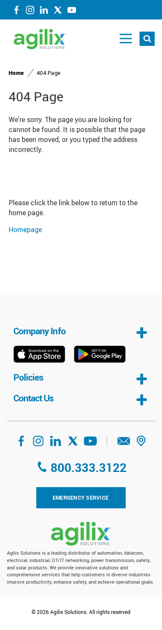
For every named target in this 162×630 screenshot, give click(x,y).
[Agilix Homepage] (81, 533)
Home (16, 73)
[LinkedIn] (44, 11)
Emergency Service (80, 497)
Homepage (25, 229)
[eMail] (124, 444)
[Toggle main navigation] (125, 39)
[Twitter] (58, 11)
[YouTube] (71, 11)
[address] (141, 444)
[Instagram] (30, 11)
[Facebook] (16, 11)
